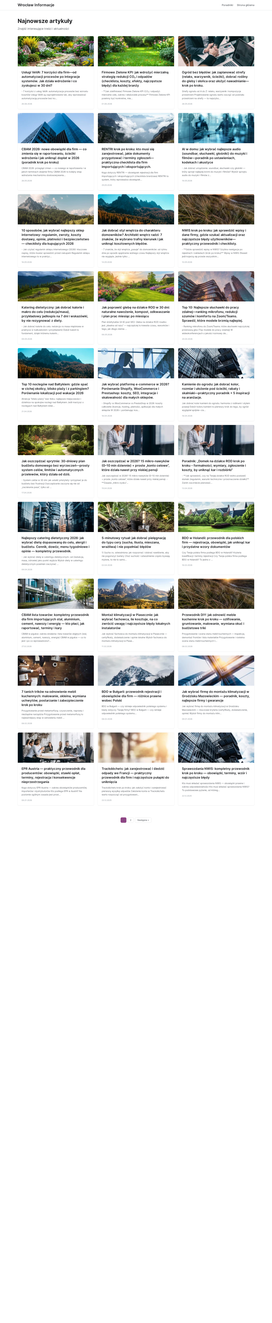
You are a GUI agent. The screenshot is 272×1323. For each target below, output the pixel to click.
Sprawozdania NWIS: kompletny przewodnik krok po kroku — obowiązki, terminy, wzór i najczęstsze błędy (215, 773)
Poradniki (227, 5)
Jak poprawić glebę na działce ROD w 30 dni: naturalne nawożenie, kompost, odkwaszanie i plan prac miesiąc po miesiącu (136, 312)
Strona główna (245, 5)
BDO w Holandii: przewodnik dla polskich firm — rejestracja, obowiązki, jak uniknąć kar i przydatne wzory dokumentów (216, 542)
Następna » (143, 820)
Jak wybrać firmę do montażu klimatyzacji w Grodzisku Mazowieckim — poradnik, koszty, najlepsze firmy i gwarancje (216, 696)
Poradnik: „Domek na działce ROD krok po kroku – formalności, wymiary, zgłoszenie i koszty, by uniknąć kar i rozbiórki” (214, 465)
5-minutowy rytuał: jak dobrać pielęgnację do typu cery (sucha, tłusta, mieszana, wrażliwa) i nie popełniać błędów (134, 542)
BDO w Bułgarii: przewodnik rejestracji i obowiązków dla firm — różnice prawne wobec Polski (131, 696)
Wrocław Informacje (36, 5)
